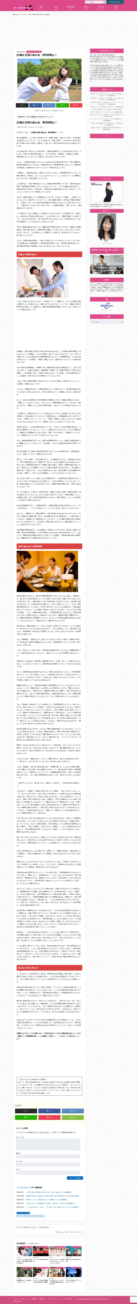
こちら (107, 291)
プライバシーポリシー (54, 1299)
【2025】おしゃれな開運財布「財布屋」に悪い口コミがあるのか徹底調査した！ (52, 1203)
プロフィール (24, 1299)
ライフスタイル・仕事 (25, 1187)
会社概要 (33, 1299)
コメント (20, 1137)
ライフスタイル (101, 7)
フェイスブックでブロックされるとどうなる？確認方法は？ (106, 119)
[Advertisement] (68, 32)
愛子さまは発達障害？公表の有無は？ (102, 109)
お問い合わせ (116, 2)
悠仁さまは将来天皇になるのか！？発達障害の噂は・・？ (35, 1227)
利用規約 (42, 1299)
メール (19, 1161)
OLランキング (107, 202)
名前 (18, 1153)
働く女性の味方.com (92, 1299)
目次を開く (49, 117)
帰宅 (26, 1216)
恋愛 (56, 7)
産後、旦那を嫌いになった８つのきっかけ (102, 112)
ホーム (41, 7)
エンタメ (71, 7)
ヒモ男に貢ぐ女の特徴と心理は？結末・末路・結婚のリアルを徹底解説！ (49, 1192)
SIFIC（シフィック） (106, 310)
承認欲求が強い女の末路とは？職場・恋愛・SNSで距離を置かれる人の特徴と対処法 (52, 1196)
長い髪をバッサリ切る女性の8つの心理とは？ (102, 106)
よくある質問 (67, 1299)
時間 (37, 1216)
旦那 (31, 1216)
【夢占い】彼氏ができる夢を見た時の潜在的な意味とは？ (106, 127)
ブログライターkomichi (107, 243)
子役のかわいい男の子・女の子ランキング (68, 1232)
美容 (86, 7)
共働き (20, 1216)
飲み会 (42, 1216)
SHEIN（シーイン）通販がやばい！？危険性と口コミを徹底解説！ (47, 1199)
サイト (18, 1169)
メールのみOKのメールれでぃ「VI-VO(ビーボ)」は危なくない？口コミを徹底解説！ (53, 1207)
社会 (116, 7)
